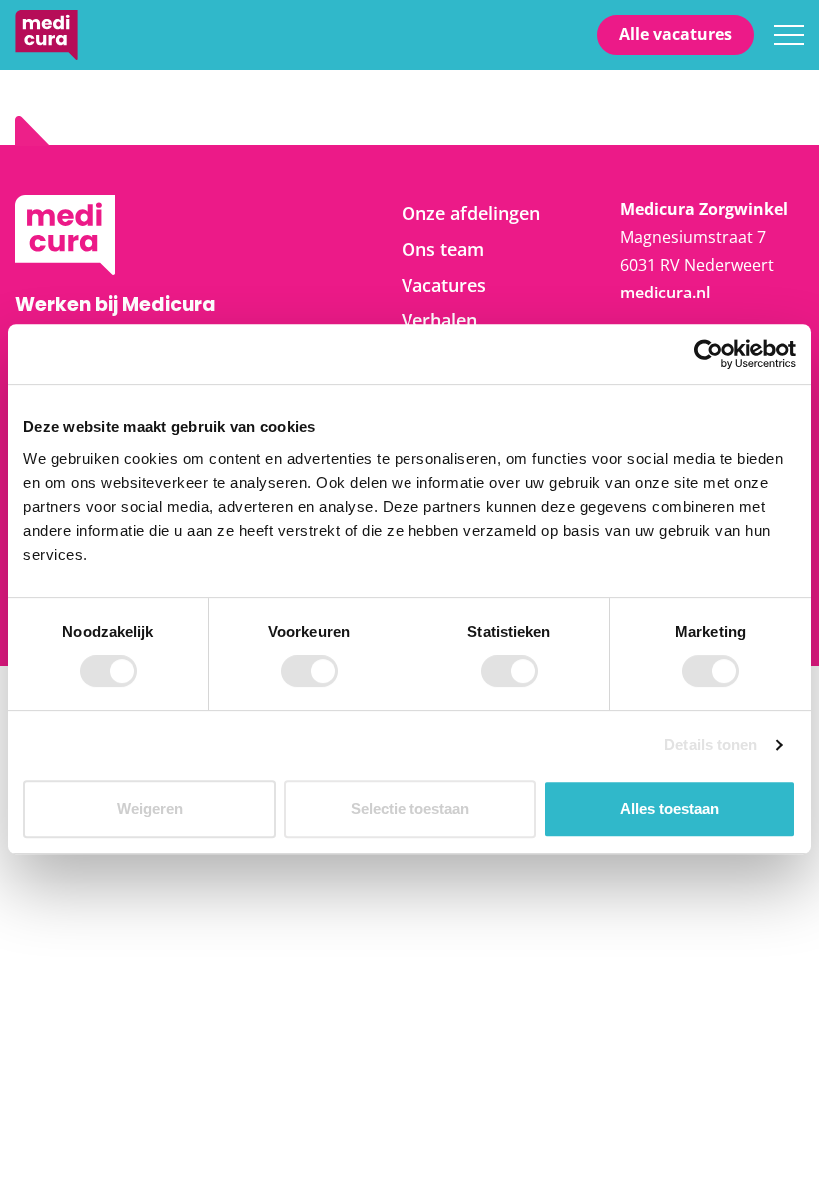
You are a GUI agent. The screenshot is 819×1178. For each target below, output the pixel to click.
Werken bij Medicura (46, 35)
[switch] (309, 671)
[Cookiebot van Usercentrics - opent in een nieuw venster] (708, 354)
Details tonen (710, 744)
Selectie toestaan (410, 808)
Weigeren (150, 808)
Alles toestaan (669, 808)
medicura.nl (665, 292)
